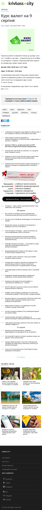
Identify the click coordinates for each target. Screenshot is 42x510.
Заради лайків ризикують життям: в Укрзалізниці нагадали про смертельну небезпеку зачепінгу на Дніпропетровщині (21, 343)
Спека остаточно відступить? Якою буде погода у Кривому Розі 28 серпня (21, 349)
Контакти (5, 462)
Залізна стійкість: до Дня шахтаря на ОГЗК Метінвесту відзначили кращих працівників (20, 145)
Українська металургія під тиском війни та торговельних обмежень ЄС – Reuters (19, 281)
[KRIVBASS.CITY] (21, 3)
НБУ (29, 110)
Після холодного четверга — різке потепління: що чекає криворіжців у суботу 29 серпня (21, 231)
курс (12, 110)
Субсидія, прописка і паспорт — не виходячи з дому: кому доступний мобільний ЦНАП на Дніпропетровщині (22, 245)
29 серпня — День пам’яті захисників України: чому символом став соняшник (21, 206)
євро (5, 110)
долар (15, 113)
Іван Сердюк (5, 26)
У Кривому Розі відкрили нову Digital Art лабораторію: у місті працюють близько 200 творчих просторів (23, 132)
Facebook (8, 479)
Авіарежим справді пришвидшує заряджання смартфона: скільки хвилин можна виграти (19, 276)
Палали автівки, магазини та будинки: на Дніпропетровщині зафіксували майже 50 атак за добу (23, 317)
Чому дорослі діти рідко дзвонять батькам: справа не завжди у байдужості (22, 323)
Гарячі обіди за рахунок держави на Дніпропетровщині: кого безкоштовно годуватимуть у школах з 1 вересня (23, 139)
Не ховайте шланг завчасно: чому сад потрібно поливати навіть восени (20, 257)
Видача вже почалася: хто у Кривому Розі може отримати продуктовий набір (20, 306)
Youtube (8, 500)
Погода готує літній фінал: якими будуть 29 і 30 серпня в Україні (23, 220)
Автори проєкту (7, 465)
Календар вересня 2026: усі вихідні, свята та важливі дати (22, 270)
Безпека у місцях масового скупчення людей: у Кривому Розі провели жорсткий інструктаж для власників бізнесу (20, 238)
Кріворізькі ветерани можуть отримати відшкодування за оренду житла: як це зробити (20, 331)
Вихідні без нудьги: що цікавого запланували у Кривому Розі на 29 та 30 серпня (20, 225)
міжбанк (6, 116)
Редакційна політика (9, 469)
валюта (21, 110)
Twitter (7, 483)
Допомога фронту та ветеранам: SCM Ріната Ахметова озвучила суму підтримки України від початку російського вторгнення (23, 300)
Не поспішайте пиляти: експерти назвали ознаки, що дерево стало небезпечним (22, 337)
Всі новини (21, 357)
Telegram (30, 99)
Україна (4, 9)
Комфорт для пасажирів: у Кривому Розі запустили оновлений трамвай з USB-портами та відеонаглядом (22, 293)
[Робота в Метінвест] (21, 187)
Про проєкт (6, 458)
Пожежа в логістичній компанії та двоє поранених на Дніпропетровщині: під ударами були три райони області (22, 165)
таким (6, 89)
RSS (6, 492)
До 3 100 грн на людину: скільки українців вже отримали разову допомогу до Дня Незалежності (21, 214)
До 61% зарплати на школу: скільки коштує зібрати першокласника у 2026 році (21, 287)
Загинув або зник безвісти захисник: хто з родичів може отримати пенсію (21, 151)
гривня (6, 113)
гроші (33, 113)
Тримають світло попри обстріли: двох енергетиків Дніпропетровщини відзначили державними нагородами (21, 158)
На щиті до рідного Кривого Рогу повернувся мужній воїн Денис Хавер (22, 312)
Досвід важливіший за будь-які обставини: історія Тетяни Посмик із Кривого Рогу (21, 251)
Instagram (8, 487)
